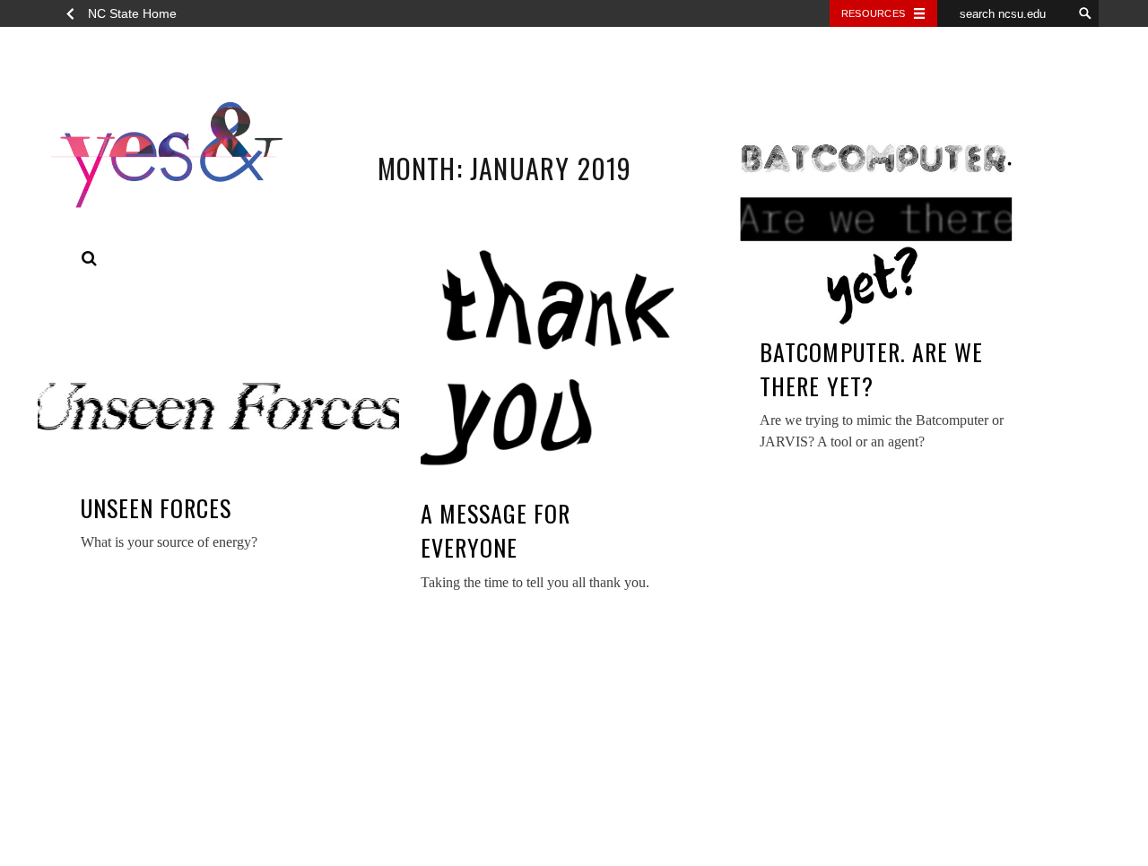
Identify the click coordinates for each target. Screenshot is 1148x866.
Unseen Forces (156, 507)
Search (89, 259)
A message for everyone (496, 530)
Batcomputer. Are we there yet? (871, 368)
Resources (873, 13)
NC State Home (132, 13)
